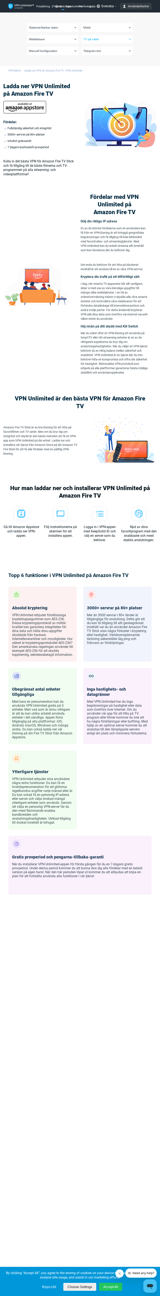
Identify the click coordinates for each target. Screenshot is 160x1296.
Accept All (110, 1287)
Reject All (49, 1287)
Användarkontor (138, 6)
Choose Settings (80, 1287)
